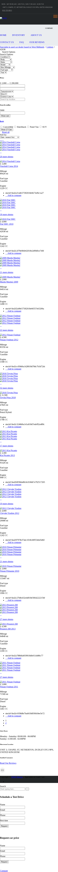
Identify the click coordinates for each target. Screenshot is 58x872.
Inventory (18, 35)
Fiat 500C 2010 (6, 224)
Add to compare (14, 195)
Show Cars (6, 130)
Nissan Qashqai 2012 (9, 340)
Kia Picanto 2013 (7, 455)
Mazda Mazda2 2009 (9, 282)
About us (36, 35)
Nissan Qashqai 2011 (9, 687)
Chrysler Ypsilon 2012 (9, 513)
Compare (4, 871)
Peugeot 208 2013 (8, 629)
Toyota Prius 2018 (8, 397)
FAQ (21, 42)
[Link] (2, 770)
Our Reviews (36, 42)
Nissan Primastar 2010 (9, 571)
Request (4, 826)
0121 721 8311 (7, 10)
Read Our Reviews (8, 763)
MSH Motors (17, 777)
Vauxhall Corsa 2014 (9, 166)
